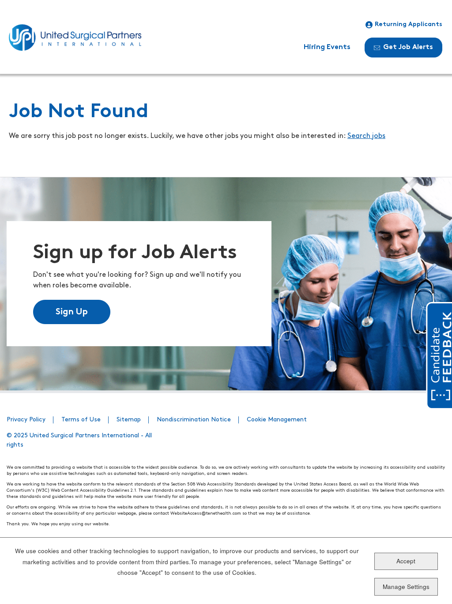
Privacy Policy (26, 420)
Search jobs (366, 136)
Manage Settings (406, 586)
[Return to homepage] (75, 37)
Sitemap (129, 420)
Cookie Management (277, 420)
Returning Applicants (408, 24)
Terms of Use (81, 420)
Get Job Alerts (408, 47)
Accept (405, 561)
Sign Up (72, 312)
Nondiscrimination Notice (194, 420)
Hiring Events (327, 47)
